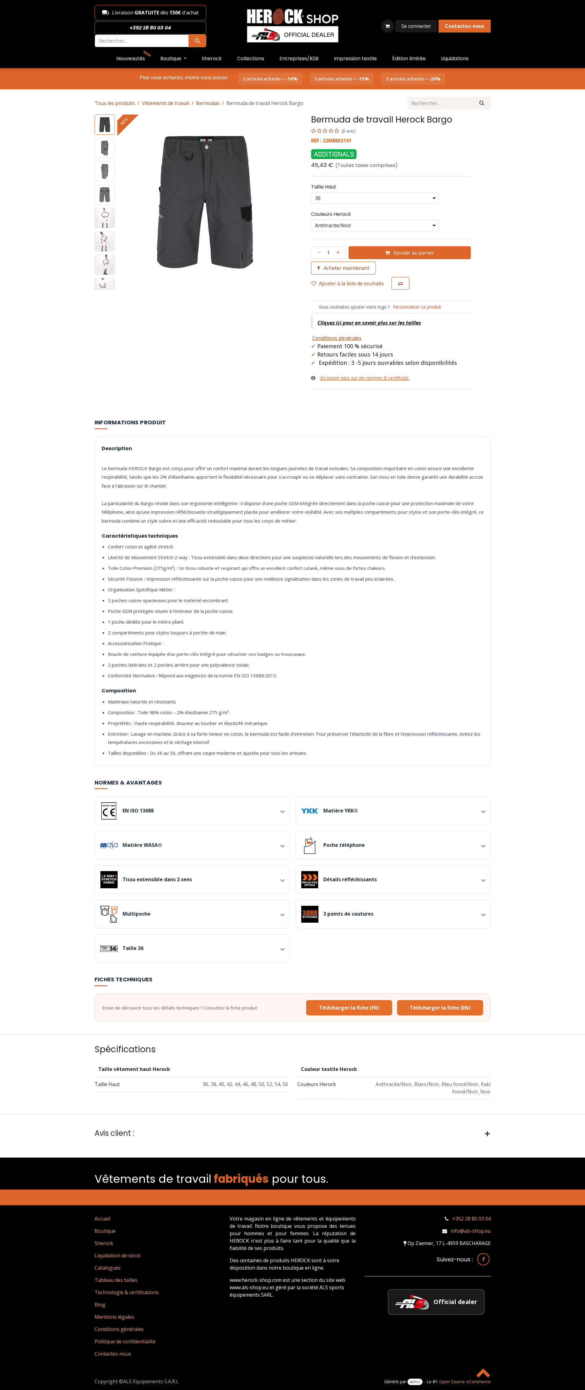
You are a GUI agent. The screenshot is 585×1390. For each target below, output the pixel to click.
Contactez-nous (113, 1353)
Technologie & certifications (127, 1292)
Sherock (104, 1243)
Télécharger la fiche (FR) (349, 1007)
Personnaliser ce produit (417, 307)
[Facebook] (483, 1259)
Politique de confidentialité (125, 1341)
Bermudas (208, 103)
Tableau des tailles (116, 1280)
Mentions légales (114, 1317)
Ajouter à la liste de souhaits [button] (351, 283)
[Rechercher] (197, 40)
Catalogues (108, 1267)
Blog (100, 1304)
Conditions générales (119, 1329)
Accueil (102, 1218)
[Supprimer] (317, 253)
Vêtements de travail (165, 103)
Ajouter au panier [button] (413, 252)
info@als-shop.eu (470, 1231)
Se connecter (416, 26)
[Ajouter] (340, 253)
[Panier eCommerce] (387, 26)
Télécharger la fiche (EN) (440, 1007)
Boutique (105, 1231)
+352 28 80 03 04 (471, 1218)
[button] (126, 202)
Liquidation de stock (118, 1255)
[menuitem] (131, 58)
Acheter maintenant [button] (345, 268)
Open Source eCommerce (465, 1381)
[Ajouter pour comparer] (400, 283)
